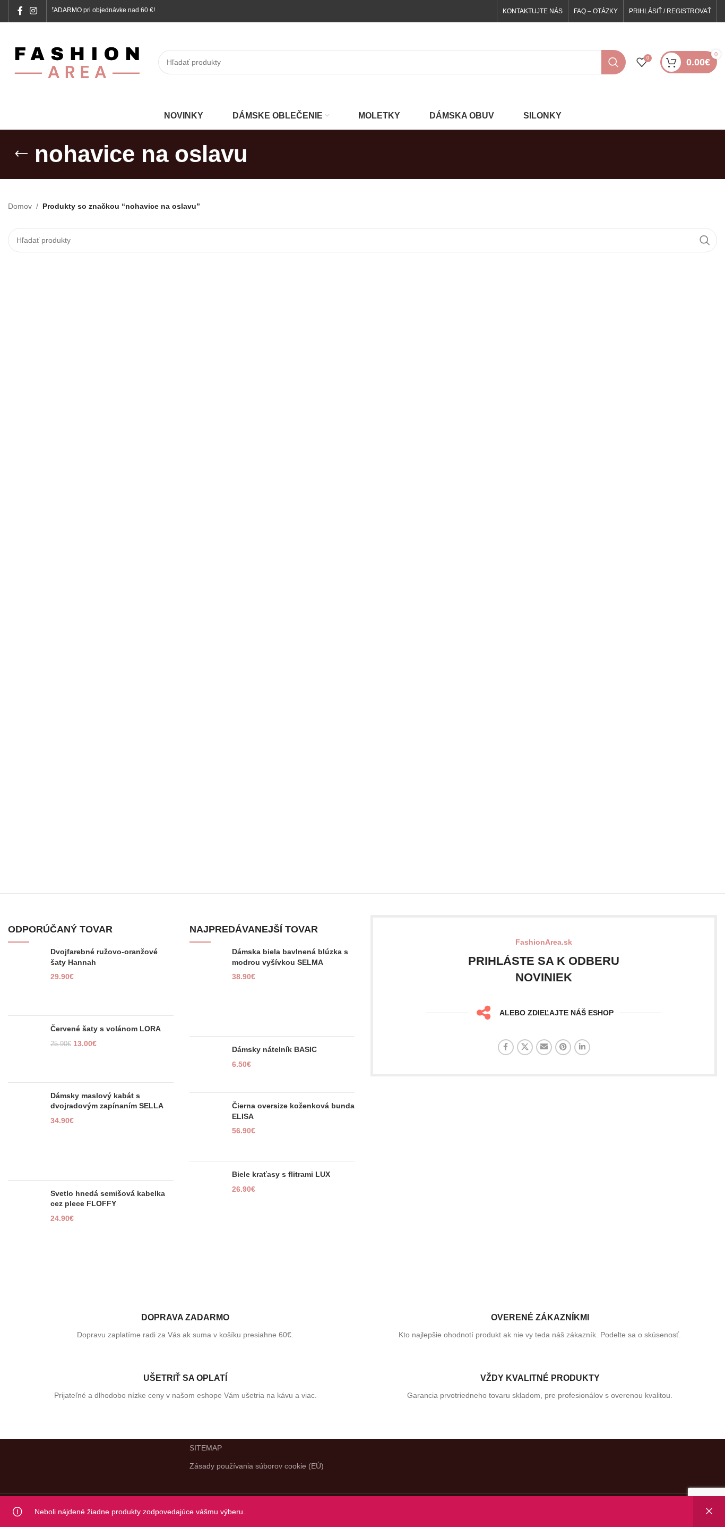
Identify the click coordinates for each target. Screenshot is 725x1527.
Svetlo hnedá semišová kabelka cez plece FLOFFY (107, 1198)
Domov (20, 206)
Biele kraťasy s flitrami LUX (281, 1174)
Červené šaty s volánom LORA (105, 1028)
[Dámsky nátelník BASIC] (206, 1064)
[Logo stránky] (78, 61)
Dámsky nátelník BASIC (274, 1049)
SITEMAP (205, 1448)
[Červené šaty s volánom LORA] (25, 1049)
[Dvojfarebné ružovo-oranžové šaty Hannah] (25, 977)
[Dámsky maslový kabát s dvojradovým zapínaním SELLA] (25, 1131)
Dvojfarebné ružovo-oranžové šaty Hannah (104, 956)
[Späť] (21, 154)
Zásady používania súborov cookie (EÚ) (256, 1466)
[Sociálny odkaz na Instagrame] (33, 11)
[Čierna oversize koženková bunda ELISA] (206, 1127)
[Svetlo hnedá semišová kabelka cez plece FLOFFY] (25, 1220)
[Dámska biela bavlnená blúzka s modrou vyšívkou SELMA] (206, 987)
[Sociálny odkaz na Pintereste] (563, 1047)
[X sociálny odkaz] (525, 1047)
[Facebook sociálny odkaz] (20, 11)
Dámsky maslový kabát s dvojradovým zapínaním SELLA (106, 1100)
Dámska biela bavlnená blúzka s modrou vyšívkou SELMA (290, 956)
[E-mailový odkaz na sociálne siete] (544, 1047)
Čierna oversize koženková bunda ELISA (293, 1111)
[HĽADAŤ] (613, 62)
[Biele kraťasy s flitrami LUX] (206, 1190)
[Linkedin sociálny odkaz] (582, 1047)
